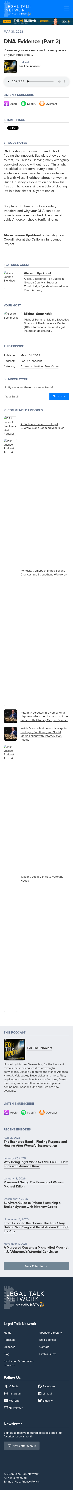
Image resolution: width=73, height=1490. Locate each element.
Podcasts (9, 1339)
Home (7, 1332)
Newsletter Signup (24, 1446)
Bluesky (47, 1400)
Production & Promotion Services (18, 1363)
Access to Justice (32, 366)
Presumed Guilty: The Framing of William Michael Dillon (34, 1184)
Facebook (48, 1386)
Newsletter (15, 1408)
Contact (44, 1347)
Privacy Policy (30, 1481)
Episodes (9, 1347)
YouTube (13, 1400)
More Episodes (34, 1266)
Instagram (14, 1393)
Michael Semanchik (38, 313)
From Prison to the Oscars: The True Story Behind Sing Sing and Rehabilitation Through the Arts (36, 1227)
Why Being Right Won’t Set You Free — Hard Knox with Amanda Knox (36, 1163)
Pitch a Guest (47, 1354)
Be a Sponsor (47, 1339)
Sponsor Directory (50, 1332)
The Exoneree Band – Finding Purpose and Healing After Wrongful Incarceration (35, 1143)
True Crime (51, 366)
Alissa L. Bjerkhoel (37, 272)
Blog (6, 1354)
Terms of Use (12, 1481)
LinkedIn (47, 1393)
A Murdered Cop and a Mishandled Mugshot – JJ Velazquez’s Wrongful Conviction (36, 1249)
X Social (13, 1386)
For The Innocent (30, 66)
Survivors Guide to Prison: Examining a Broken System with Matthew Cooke (32, 1204)
